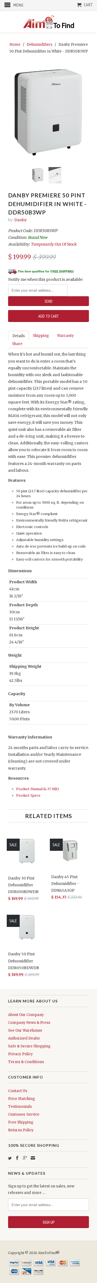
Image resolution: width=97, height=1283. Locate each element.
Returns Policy (21, 1130)
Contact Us (17, 1091)
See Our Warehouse (25, 1030)
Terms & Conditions (26, 1062)
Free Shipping (20, 1122)
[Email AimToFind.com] (33, 1158)
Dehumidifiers (39, 44)
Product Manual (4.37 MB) (37, 789)
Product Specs (28, 795)
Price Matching (21, 1098)
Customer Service (23, 1114)
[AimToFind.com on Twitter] (10, 1158)
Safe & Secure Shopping (29, 1046)
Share (17, 343)
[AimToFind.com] (48, 22)
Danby (20, 219)
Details (18, 336)
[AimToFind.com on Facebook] (17, 1158)
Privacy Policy (20, 1054)
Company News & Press (29, 1022)
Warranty (65, 335)
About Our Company (26, 1014)
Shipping (41, 335)
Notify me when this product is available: (45, 279)
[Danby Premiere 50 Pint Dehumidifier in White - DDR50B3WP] (48, 112)
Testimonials (20, 1106)
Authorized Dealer (24, 1038)
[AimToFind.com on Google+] (25, 1158)
